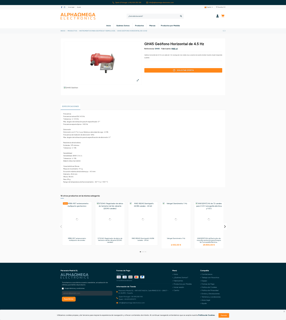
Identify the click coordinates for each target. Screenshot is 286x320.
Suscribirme (68, 299)
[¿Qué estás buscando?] (181, 16)
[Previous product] (223, 31)
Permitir (224, 315)
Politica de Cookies (209, 287)
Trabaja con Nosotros (210, 277)
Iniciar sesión (179, 287)
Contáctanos (207, 274)
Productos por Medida (183, 284)
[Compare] (89, 210)
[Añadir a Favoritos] (89, 206)
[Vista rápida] (89, 214)
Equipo (204, 281)
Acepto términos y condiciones (74, 288)
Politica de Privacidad (210, 290)
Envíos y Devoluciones (211, 294)
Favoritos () (221, 7)
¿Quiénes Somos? (181, 277)
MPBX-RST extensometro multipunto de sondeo (77, 239)
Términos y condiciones (211, 297)
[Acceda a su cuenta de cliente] (217, 16)
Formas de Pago (208, 284)
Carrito (176, 290)
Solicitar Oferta (183, 70)
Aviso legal (71, 7)
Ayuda (79, 7)
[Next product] (224, 31)
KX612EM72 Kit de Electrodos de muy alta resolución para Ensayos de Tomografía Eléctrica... (209, 240)
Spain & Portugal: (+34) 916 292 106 (128, 2)
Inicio (176, 274)
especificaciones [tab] (70, 106)
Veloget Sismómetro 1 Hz (176, 238)
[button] (140, 251)
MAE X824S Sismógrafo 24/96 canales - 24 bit (143, 239)
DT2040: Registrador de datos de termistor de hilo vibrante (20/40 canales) (110, 240)
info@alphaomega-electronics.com (161, 2)
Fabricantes (178, 281)
